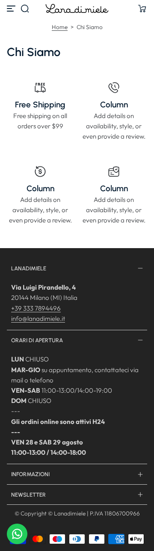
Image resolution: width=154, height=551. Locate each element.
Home (60, 27)
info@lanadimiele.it (38, 318)
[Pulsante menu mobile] (12, 8)
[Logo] (77, 8)
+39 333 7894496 (36, 308)
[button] (25, 9)
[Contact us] (17, 534)
